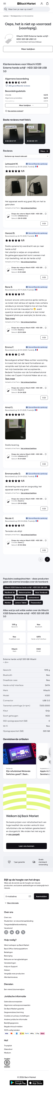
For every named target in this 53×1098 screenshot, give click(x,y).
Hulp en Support (10, 966)
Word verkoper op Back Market (16, 945)
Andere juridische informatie (15, 1019)
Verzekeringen (10, 963)
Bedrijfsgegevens (11, 1023)
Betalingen (8, 952)
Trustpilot (8, 1045)
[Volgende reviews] (47, 559)
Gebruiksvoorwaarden (13, 1001)
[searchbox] (28, 9)
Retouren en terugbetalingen (16, 959)
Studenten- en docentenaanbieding (18, 921)
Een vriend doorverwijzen (14, 989)
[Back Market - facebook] (17, 932)
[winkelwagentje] (47, 3)
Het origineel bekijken (29, 208)
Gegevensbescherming (14, 1012)
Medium (7, 1053)
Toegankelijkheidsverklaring (15, 924)
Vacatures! (8, 928)
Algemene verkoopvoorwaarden (17, 1005)
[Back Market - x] (23, 932)
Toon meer (10, 318)
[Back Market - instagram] (6, 932)
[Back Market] (26, 4)
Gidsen (7, 970)
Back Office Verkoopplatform (16, 949)
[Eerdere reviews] (40, 559)
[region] (26, 134)
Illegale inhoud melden (13, 1026)
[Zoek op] (6, 9)
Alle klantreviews (11, 977)
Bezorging (8, 956)
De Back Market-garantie (14, 1009)
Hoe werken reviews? (15, 111)
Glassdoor (8, 1049)
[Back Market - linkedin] (12, 932)
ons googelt (14, 834)
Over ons (7, 917)
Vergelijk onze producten (14, 973)
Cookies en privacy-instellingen (16, 1016)
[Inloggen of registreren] (41, 3)
